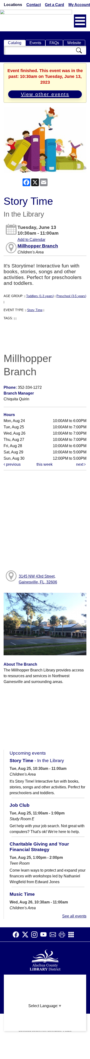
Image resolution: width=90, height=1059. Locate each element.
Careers (45, 1027)
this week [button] (44, 464)
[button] (80, 21)
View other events (45, 94)
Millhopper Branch (38, 245)
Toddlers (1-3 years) (40, 296)
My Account (79, 5)
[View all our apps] (72, 934)
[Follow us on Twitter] (26, 934)
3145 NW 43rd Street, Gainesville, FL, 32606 (38, 579)
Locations (13, 5)
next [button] (80, 464)
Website (74, 43)
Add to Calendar (31, 240)
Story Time (34, 310)
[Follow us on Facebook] (17, 934)
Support (45, 990)
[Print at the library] (63, 934)
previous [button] (13, 464)
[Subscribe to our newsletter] (54, 934)
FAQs (54, 43)
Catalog (14, 43)
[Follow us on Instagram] (35, 934)
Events (35, 43)
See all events (74, 916)
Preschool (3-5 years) (71, 296)
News (45, 999)
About (45, 980)
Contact (33, 5)
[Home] (45, 959)
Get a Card (54, 5)
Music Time (22, 894)
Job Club (20, 805)
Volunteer (45, 1018)
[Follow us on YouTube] (44, 934)
